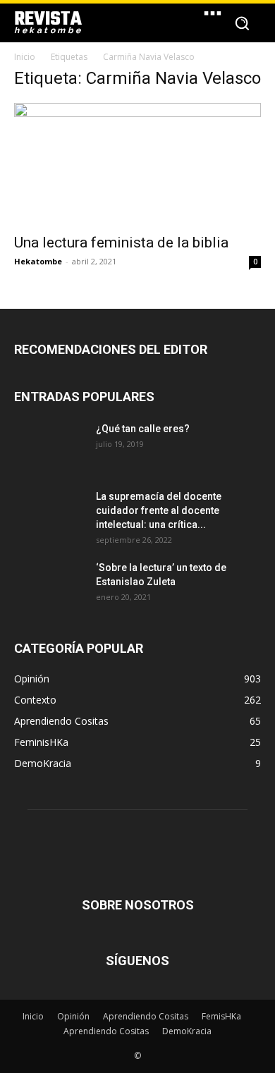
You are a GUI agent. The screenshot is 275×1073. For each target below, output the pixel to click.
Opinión (73, 1016)
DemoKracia (187, 1031)
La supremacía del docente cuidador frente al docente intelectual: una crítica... (158, 510)
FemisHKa (221, 1016)
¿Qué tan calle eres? (143, 428)
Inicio (24, 57)
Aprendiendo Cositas (145, 1016)
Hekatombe (38, 261)
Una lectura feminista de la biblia (121, 242)
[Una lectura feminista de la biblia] (137, 164)
